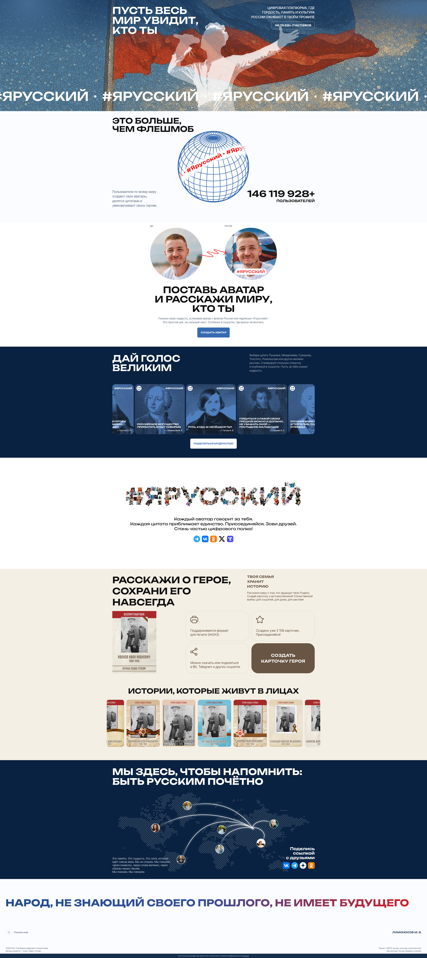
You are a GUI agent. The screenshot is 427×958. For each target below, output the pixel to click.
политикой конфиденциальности (230, 956)
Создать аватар (213, 332)
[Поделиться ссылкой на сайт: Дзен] (303, 865)
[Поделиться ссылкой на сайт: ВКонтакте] (205, 539)
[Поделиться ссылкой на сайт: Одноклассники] (213, 539)
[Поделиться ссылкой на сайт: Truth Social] (230, 539)
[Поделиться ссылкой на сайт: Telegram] (196, 539)
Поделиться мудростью (213, 443)
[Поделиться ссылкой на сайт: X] (222, 539)
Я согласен (245, 956)
